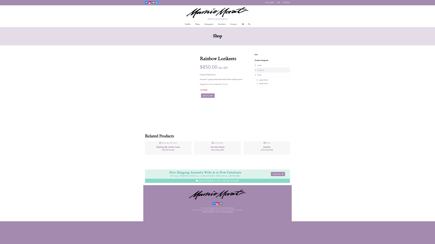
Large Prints (263, 80)
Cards (259, 65)
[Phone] (157, 2)
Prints (259, 75)
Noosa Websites (228, 212)
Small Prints (263, 83)
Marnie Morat (229, 208)
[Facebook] (146, 2)
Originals (260, 70)
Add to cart (208, 96)
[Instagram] (150, 2)
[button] (243, 24)
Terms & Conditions (208, 212)
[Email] (153, 2)
